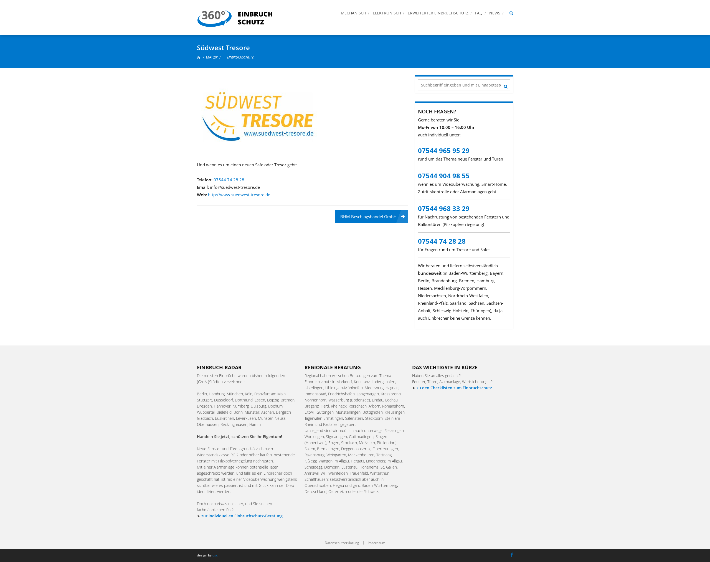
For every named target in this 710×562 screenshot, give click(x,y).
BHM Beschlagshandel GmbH (368, 216)
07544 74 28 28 (229, 179)
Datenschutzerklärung (342, 543)
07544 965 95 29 (444, 150)
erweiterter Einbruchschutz (438, 13)
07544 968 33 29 (444, 208)
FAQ (479, 13)
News (494, 13)
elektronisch (387, 13)
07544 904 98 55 (444, 175)
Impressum (376, 543)
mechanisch (353, 13)
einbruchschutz (240, 57)
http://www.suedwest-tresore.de (239, 194)
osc (215, 555)
